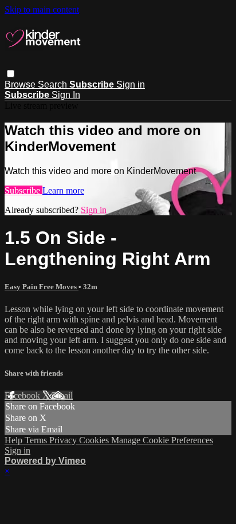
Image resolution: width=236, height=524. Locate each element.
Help (15, 440)
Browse (21, 84)
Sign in (130, 84)
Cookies (95, 440)
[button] (10, 73)
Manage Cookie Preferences (162, 440)
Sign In (66, 95)
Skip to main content (42, 9)
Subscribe (23, 190)
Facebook (23, 395)
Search (53, 84)
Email (62, 395)
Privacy (64, 440)
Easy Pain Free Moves (41, 286)
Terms (37, 440)
